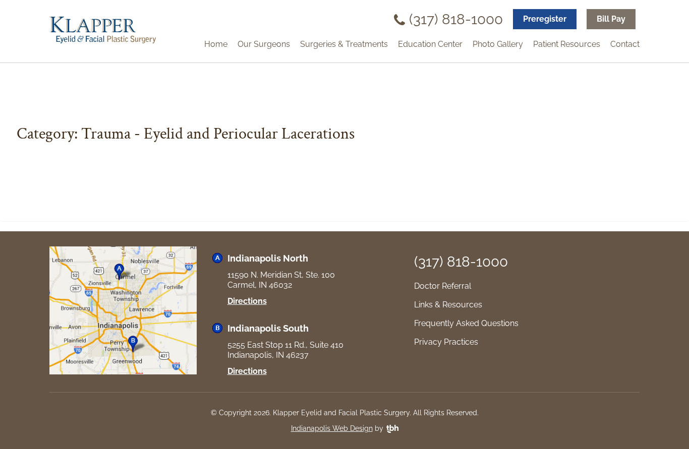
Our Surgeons (264, 44)
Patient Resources (566, 44)
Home (215, 44)
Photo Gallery (498, 44)
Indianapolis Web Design (332, 428)
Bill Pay (611, 19)
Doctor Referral (442, 286)
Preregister (544, 19)
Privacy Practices (446, 342)
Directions (247, 301)
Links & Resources (448, 304)
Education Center (430, 44)
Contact (625, 44)
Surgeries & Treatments (344, 44)
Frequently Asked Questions (466, 323)
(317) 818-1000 (456, 19)
